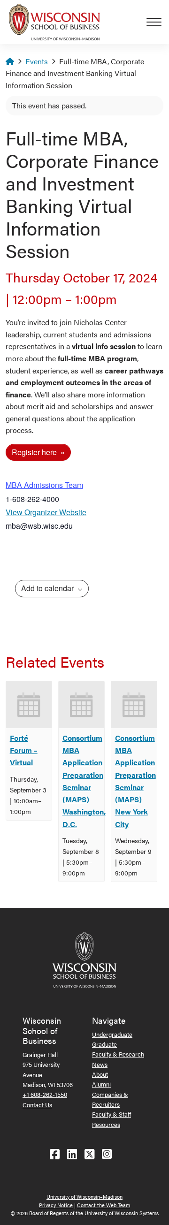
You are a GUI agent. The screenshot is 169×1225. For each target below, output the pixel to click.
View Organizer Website (46, 512)
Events (36, 61)
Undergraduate (112, 1034)
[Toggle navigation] (157, 22)
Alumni (101, 1084)
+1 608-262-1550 (45, 1094)
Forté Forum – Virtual (24, 750)
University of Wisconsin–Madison (84, 1196)
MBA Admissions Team (44, 484)
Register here (35, 452)
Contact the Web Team (103, 1205)
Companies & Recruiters (110, 1099)
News (100, 1064)
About (100, 1074)
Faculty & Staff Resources (111, 1119)
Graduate (104, 1044)
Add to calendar (48, 588)
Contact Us (37, 1104)
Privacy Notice (56, 1205)
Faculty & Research (118, 1054)
